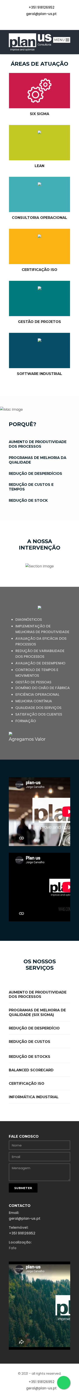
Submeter (23, 1188)
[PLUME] (30, 42)
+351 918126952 (41, 7)
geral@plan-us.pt (41, 13)
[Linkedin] (39, 22)
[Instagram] (48, 22)
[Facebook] (31, 22)
